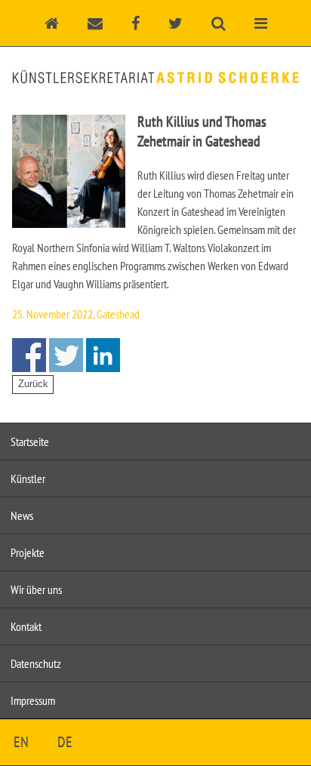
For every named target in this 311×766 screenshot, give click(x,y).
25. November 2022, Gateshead (76, 313)
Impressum (33, 700)
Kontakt (26, 626)
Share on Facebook (29, 355)
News (22, 515)
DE (64, 742)
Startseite (30, 441)
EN (21, 742)
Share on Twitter (66, 355)
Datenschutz (36, 663)
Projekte (28, 552)
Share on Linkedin (103, 355)
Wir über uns (36, 589)
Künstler (28, 478)
